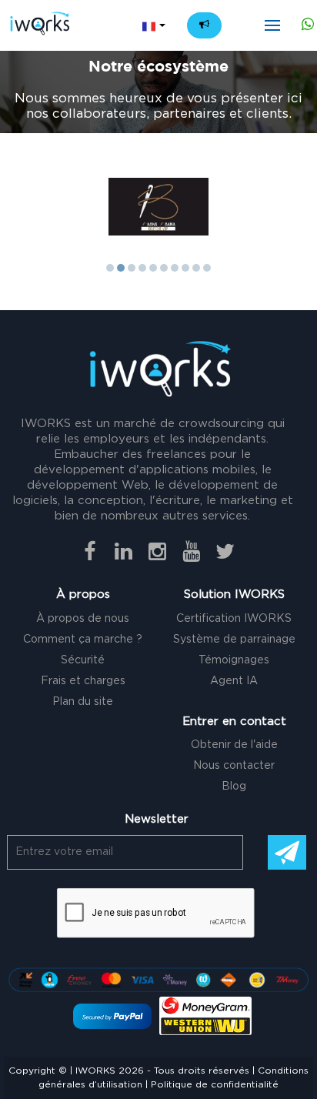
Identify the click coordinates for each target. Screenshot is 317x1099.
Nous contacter (234, 765)
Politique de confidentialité (215, 1084)
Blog (234, 786)
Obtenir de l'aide (234, 745)
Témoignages (234, 660)
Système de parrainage (234, 639)
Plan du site (82, 701)
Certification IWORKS (234, 618)
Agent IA (234, 681)
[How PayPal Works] (112, 1015)
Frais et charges (83, 681)
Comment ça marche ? (82, 639)
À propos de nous (82, 618)
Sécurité (83, 660)
